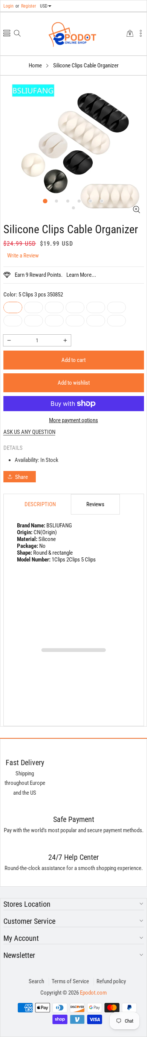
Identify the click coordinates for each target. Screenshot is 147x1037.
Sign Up (110, 555)
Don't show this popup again (78, 573)
